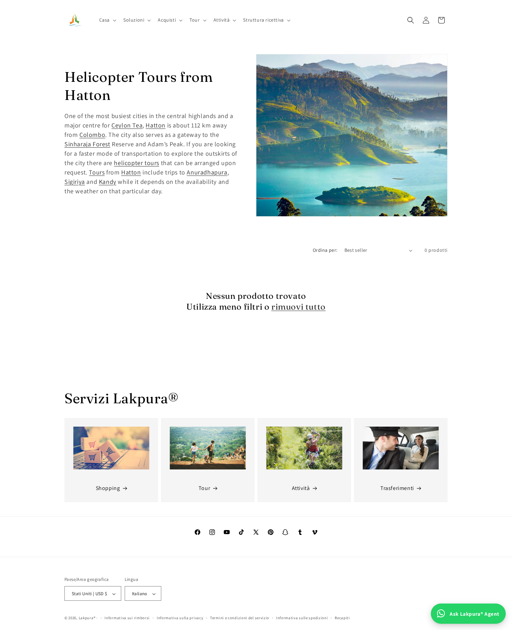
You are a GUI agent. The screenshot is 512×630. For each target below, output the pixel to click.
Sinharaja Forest (87, 144)
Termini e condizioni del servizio (239, 618)
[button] (107, 20)
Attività (301, 488)
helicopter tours (136, 163)
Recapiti (342, 618)
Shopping (108, 488)
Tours (96, 172)
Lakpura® (87, 618)
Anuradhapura (207, 172)
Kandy (107, 182)
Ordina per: (325, 250)
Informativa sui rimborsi (127, 618)
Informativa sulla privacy (180, 618)
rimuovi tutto (298, 307)
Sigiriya (74, 182)
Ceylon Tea (126, 125)
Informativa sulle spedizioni (302, 618)
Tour (204, 488)
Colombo (92, 135)
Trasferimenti (397, 488)
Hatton (155, 125)
